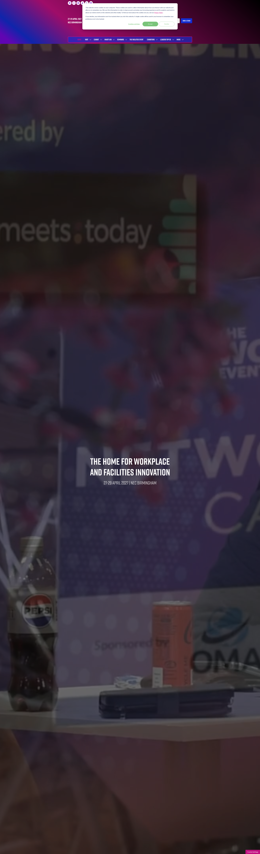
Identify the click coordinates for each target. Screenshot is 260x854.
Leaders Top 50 (165, 39)
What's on (108, 39)
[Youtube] (91, 3)
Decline (166, 24)
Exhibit (96, 39)
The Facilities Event (136, 39)
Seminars (120, 39)
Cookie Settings (252, 852)
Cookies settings (134, 24)
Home (79, 39)
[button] (186, 20)
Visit (86, 39)
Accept (150, 24)
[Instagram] (74, 3)
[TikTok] (82, 3)
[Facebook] (78, 3)
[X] (87, 3)
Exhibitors (151, 39)
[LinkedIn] (70, 3)
